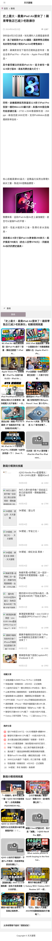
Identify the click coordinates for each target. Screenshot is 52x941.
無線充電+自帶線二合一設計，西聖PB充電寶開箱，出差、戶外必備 (34, 575)
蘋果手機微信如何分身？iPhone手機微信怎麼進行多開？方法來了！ (33, 637)
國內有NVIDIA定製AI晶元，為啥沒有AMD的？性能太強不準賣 (33, 596)
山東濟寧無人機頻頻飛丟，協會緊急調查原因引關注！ (28, 692)
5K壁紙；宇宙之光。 (29, 531)
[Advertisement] (26, 149)
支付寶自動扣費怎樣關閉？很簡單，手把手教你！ (28, 739)
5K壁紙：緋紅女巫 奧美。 (31, 552)
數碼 (13, 8)
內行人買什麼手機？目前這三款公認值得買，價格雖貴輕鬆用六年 (33, 493)
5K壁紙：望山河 (27, 510)
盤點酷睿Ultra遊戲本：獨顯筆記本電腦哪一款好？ (26, 696)
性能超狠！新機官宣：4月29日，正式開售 (23, 684)
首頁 (6, 8)
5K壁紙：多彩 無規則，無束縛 (21, 767)
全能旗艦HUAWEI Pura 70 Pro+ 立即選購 (23, 680)
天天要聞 (28, 3)
